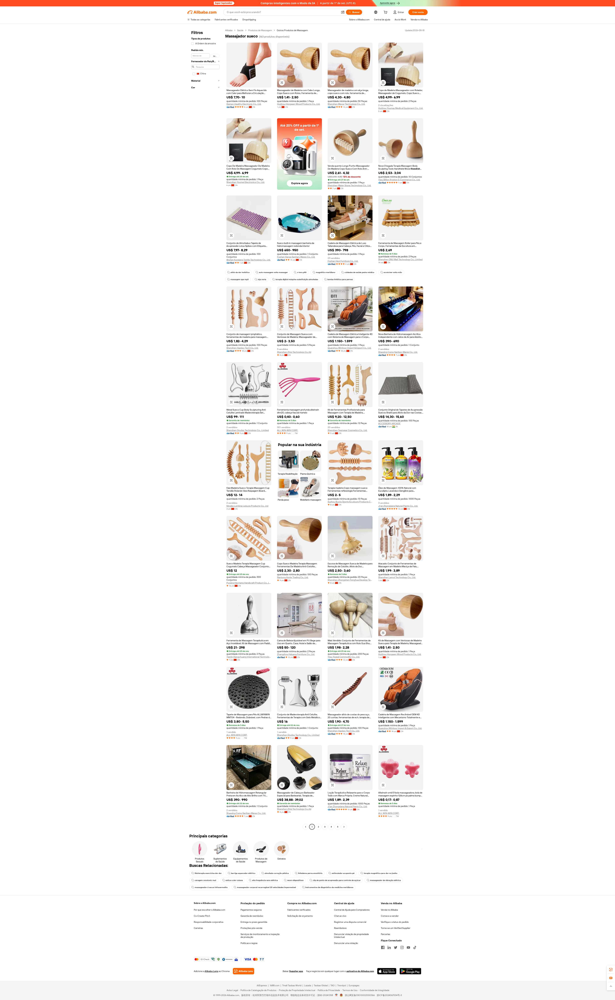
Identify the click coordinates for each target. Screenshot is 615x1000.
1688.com (274, 985)
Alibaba (228, 30)
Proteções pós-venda (251, 928)
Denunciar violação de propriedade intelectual (351, 935)
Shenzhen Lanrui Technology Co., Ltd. (397, 577)
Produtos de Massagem (260, 30)
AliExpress (262, 985)
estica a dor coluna (234, 880)
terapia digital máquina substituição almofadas (296, 279)
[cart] (386, 12)
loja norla (262, 279)
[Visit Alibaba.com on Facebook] (383, 947)
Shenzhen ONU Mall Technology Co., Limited (400, 259)
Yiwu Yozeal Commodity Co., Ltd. (344, 657)
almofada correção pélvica (277, 873)
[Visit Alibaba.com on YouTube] (408, 947)
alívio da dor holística (240, 272)
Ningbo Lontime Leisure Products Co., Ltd (247, 506)
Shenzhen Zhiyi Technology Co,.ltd (294, 352)
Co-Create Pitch (202, 916)
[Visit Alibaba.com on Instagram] (402, 947)
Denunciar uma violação (346, 943)
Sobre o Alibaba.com (205, 903)
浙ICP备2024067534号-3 (389, 995)
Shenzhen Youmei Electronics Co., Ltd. (245, 182)
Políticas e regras (249, 943)
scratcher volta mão (393, 272)
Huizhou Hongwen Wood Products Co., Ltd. (298, 104)
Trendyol (341, 985)
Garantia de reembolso (252, 916)
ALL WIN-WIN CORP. (287, 430)
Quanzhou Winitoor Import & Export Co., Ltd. (349, 348)
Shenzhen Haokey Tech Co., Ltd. (242, 348)
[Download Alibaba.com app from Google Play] (410, 971)
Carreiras (198, 928)
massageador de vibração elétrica (385, 880)
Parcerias (385, 934)
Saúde (240, 30)
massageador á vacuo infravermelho (211, 887)
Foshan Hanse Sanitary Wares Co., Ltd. (296, 257)
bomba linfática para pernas (340, 279)
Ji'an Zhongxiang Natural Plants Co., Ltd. (398, 506)
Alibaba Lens (211, 971)
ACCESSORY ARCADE (389, 423)
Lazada (307, 985)
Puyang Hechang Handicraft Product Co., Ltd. (248, 582)
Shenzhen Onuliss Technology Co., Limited (247, 430)
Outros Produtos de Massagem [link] (292, 30)
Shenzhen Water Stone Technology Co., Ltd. (349, 185)
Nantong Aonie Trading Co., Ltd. (292, 577)
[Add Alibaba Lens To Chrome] (243, 971)
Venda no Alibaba (389, 910)
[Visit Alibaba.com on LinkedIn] (389, 947)
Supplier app (296, 971)
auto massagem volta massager (273, 272)
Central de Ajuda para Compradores (352, 910)
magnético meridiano (325, 272)
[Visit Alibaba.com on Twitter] (396, 947)
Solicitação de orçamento (300, 916)
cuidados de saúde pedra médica (359, 272)
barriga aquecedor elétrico (243, 873)
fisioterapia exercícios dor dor (208, 873)
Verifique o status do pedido (395, 922)
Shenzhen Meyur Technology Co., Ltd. (346, 104)
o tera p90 (302, 272)
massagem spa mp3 (239, 279)
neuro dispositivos (295, 880)
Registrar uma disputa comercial (350, 922)
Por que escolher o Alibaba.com (209, 910)
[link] (611, 969)
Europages (354, 985)
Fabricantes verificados (299, 910)
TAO (332, 985)
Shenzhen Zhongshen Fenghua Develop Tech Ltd (350, 580)
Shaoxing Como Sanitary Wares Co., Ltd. (398, 352)
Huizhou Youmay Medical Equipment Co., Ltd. (400, 108)
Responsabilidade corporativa (208, 922)
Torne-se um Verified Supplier (395, 928)
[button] (343, 12)
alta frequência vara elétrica (265, 880)
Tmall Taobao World (291, 985)
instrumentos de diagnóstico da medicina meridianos (329, 887)
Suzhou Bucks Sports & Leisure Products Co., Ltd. (350, 501)
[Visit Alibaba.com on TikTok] (415, 947)
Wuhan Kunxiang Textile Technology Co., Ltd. (248, 259)
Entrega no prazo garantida (254, 922)
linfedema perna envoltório (310, 873)
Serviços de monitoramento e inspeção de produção (260, 935)
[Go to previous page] (305, 827)
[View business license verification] (336, 995)
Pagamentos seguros (251, 910)
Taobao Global (321, 985)
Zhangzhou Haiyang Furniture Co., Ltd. (296, 654)
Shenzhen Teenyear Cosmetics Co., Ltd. (347, 430)
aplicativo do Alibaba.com (360, 971)
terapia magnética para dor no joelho (380, 873)
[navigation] (205, 429)
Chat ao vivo (340, 916)
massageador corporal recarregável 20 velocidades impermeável (266, 887)
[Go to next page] (344, 827)
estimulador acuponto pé (343, 873)
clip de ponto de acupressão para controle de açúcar (337, 880)
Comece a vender (390, 916)
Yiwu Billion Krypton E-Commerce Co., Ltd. (399, 179)
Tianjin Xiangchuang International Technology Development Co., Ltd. (248, 657)
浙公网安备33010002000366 (360, 995)
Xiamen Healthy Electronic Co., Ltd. (243, 104)
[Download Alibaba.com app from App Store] (386, 971)
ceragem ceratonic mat (205, 880)
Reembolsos (340, 928)
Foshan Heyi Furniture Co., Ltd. (343, 261)
